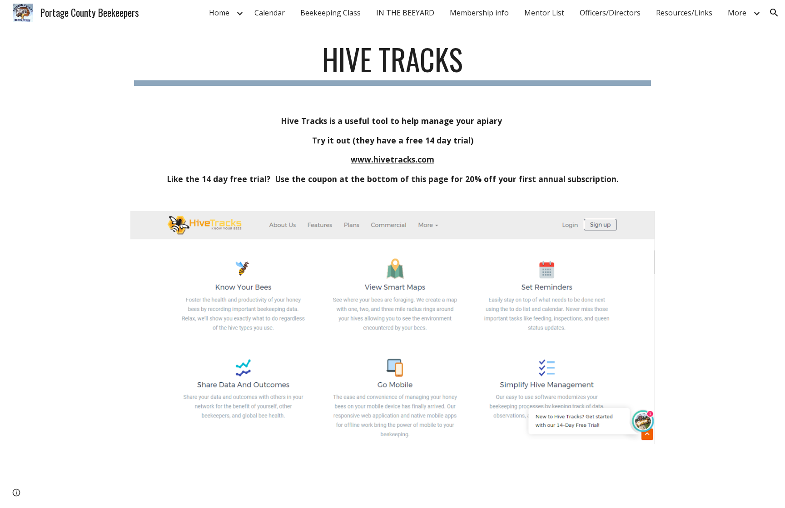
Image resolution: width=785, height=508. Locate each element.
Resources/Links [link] (684, 13)
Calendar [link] (269, 13)
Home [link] (219, 13)
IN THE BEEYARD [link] (405, 13)
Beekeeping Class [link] (330, 13)
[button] (774, 13)
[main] (392, 63)
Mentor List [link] (544, 13)
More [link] (737, 13)
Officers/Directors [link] (610, 13)
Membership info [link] (479, 13)
